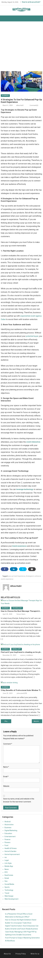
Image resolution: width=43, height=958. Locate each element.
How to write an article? (31, 2)
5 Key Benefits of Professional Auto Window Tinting (21, 690)
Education (8, 833)
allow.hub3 (19, 105)
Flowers (7, 842)
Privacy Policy (21, 954)
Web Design (9, 896)
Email (6, 776)
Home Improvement (12, 854)
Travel (7, 893)
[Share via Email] (32, 569)
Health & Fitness (11, 848)
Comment (7, 744)
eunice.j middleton (26, 655)
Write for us (35, 954)
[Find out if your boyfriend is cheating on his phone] (21, 644)
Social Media (9, 884)
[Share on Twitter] (23, 569)
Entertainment (10, 836)
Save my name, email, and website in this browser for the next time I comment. (18, 800)
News (7, 869)
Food (6, 845)
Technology (17, 608)
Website (6, 786)
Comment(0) (34, 105)
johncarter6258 (22, 693)
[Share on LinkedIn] (14, 569)
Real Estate (9, 875)
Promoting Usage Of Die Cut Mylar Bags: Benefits (8, 721)
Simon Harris (20, 614)
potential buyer (32, 336)
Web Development (11, 899)
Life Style (8, 863)
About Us (7, 954)
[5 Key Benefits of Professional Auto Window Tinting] (21, 682)
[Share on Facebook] (4, 569)
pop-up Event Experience (16, 576)
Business (5, 95)
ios (6, 857)
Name (6, 767)
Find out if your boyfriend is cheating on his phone (21, 652)
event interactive (33, 442)
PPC (6, 872)
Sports (7, 887)
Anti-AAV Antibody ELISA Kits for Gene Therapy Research (38, 721)
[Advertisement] (21, 46)
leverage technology (24, 489)
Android (8, 822)
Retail (7, 878)
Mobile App (17, 649)
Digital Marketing (11, 830)
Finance (7, 839)
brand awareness (19, 546)
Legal (7, 860)
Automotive (9, 825)
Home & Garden (10, 851)
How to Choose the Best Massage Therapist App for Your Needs (21, 611)
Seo (6, 881)
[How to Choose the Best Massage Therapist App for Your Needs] (21, 602)
